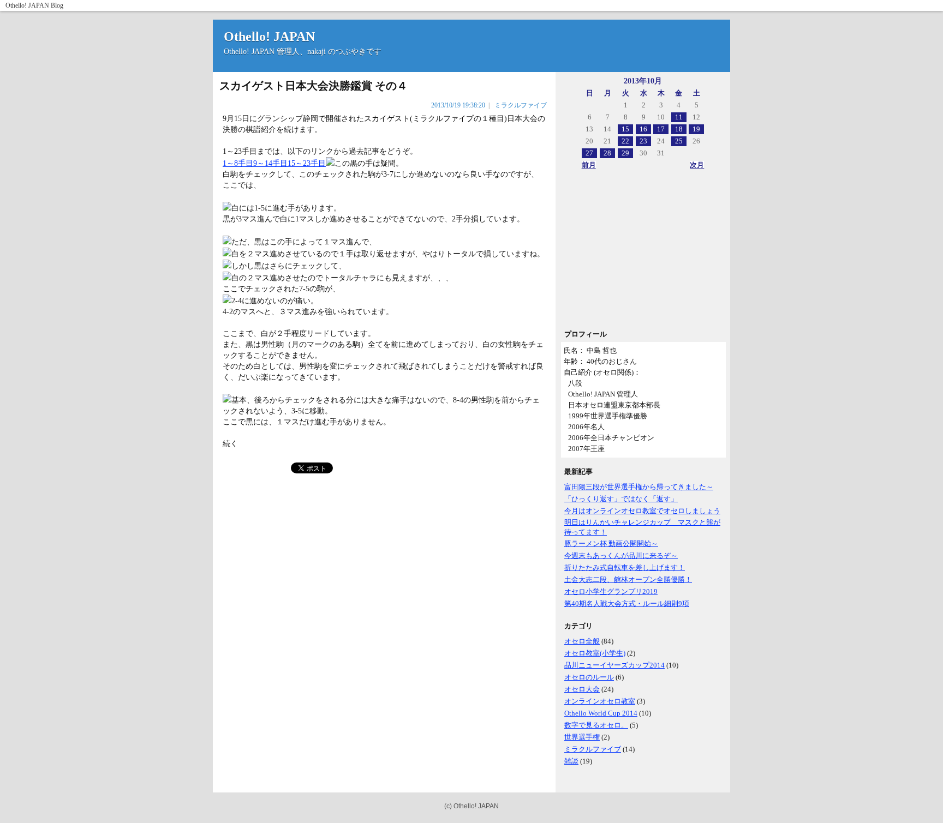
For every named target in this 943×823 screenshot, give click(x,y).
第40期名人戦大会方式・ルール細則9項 (626, 603)
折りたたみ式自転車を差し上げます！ (624, 567)
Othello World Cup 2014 (600, 713)
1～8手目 (238, 163)
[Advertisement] (643, 253)
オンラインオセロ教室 (599, 701)
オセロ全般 (582, 641)
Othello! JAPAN (27, 5)
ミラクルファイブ (592, 749)
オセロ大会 (582, 689)
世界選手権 (582, 737)
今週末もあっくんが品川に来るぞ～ (621, 555)
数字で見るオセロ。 (596, 725)
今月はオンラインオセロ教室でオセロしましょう (642, 511)
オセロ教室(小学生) (594, 653)
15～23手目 (307, 163)
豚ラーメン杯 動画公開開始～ (611, 543)
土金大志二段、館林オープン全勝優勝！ (628, 579)
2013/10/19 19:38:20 (458, 105)
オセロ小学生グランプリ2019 (611, 591)
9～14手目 (270, 163)
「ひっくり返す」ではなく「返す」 (621, 499)
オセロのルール (589, 677)
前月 (589, 165)
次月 (697, 165)
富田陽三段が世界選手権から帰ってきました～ (638, 487)
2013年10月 (643, 81)
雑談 (571, 761)
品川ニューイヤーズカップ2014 (614, 665)
